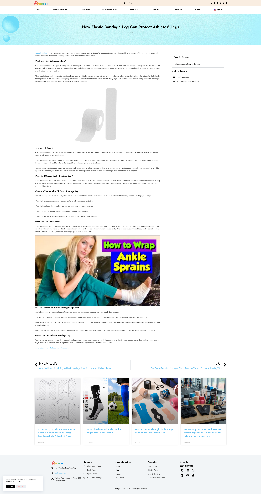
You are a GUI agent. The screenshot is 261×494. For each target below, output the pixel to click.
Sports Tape (85, 10)
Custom (198, 10)
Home (38, 10)
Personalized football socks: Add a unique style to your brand (103, 431)
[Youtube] (187, 475)
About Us (156, 10)
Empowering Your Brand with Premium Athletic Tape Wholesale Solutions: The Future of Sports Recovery (203, 432)
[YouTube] (226, 3)
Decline (21, 487)
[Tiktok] (193, 475)
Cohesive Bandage (109, 10)
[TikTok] (223, 3)
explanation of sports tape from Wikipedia (52, 348)
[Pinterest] (220, 3)
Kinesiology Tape (60, 10)
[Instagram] (214, 3)
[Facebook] (211, 3)
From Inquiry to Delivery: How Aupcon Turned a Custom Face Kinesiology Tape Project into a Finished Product (56, 432)
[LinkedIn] (217, 3)
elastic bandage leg (42, 53)
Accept (10, 487)
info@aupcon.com (132, 3)
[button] (221, 57)
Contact (178, 10)
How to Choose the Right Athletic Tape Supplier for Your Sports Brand (154, 431)
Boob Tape (134, 10)
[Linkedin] (187, 470)
